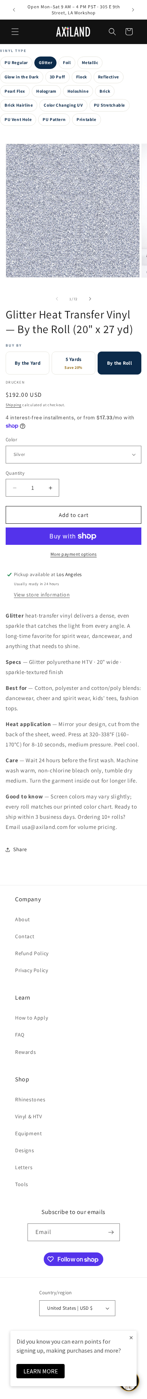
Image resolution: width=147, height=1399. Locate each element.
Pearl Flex (15, 91)
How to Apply (31, 1017)
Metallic (90, 62)
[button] (15, 31)
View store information (42, 594)
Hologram (46, 91)
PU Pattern (54, 119)
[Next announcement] (133, 10)
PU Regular (16, 62)
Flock (81, 77)
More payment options (74, 554)
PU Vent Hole (18, 119)
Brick (105, 91)
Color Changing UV (63, 105)
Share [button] (20, 849)
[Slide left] (57, 299)
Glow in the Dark (22, 77)
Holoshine (78, 91)
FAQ (19, 1034)
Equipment (28, 1133)
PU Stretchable (109, 105)
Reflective (108, 77)
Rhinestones (30, 1099)
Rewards (25, 1052)
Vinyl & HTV (28, 1116)
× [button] (131, 1337)
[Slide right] (90, 299)
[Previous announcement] (14, 10)
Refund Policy (32, 953)
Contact (24, 936)
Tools (21, 1184)
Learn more (40, 1371)
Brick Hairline (19, 105)
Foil (66, 62)
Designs (24, 1150)
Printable (86, 119)
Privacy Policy (31, 970)
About (22, 919)
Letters (23, 1167)
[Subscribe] (111, 1232)
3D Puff (57, 77)
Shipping (13, 404)
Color (11, 439)
